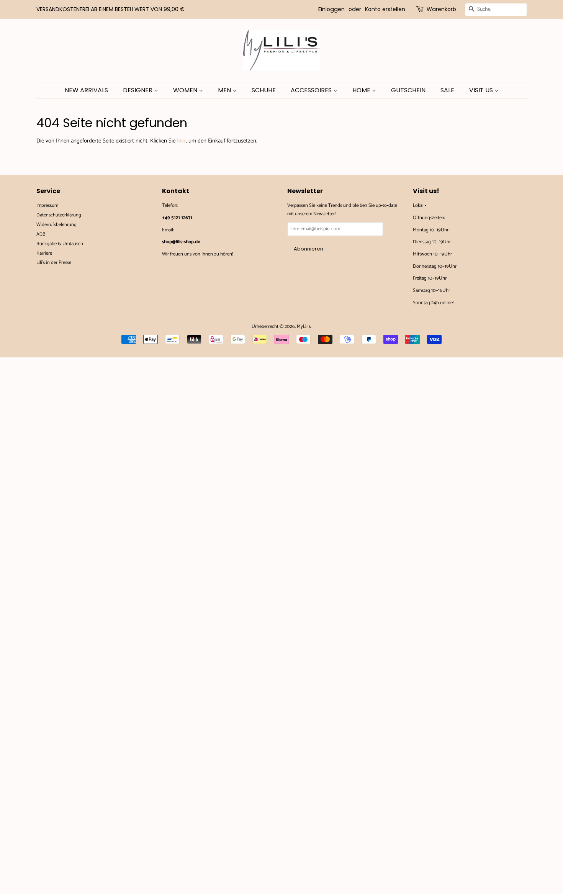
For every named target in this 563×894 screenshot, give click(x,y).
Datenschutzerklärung (58, 215)
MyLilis (304, 327)
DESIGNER (138, 90)
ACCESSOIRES (312, 90)
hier (181, 141)
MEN (225, 90)
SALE (447, 90)
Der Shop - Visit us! (446, 205)
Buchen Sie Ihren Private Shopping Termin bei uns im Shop (216, 270)
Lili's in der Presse (53, 263)
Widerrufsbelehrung (56, 225)
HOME (362, 90)
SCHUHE (264, 90)
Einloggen (331, 9)
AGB (41, 234)
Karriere (44, 253)
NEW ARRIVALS (86, 90)
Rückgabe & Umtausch (59, 244)
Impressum (47, 205)
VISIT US (481, 90)
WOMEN (186, 90)
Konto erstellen (385, 9)
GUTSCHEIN (408, 90)
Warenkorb (441, 9)
